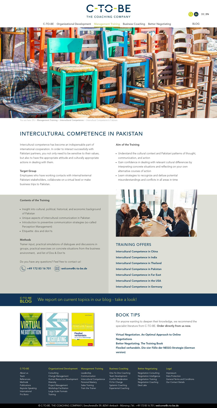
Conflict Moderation (118, 379)
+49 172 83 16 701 (39, 268)
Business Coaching (134, 24)
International (26, 391)
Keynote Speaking (28, 388)
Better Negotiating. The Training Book (139, 343)
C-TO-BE (48, 24)
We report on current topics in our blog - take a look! (87, 300)
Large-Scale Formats (57, 391)
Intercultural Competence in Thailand (138, 263)
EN (207, 14)
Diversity (52, 382)
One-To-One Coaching (119, 373)
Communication (88, 376)
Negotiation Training (147, 379)
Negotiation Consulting (148, 373)
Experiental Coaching (119, 388)
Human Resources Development (63, 379)
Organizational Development (74, 24)
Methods (24, 382)
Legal (169, 369)
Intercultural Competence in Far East (138, 275)
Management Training (107, 24)
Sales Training (87, 385)
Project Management (58, 385)
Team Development (118, 376)
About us (24, 373)
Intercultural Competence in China (137, 251)
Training (52, 395)
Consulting (53, 373)
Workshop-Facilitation (58, 388)
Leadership (86, 373)
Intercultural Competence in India (136, 257)
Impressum (171, 373)
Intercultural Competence (72, 120)
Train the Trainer (88, 388)
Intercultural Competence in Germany (139, 287)
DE (202, 14)
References (25, 379)
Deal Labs (142, 385)
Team (22, 376)
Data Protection (173, 376)
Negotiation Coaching (148, 382)
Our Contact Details (175, 382)
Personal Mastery (89, 382)
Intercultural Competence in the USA (138, 281)
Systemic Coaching (118, 385)
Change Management (58, 376)
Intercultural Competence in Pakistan (138, 269)
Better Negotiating (159, 24)
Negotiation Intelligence (149, 376)
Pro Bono (24, 395)
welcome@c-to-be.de (74, 268)
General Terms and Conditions (180, 379)
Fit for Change (116, 382)
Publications (25, 385)
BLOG (196, 24)
